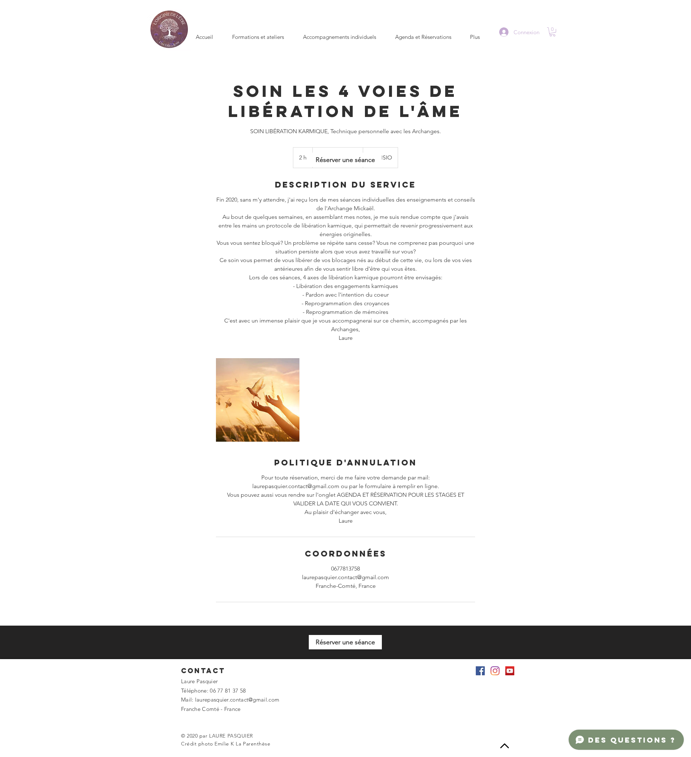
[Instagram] (495, 670)
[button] (552, 31)
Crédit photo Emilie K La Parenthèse (226, 743)
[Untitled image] (257, 400)
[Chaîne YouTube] (509, 670)
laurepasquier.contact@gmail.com (237, 699)
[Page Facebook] (480, 670)
